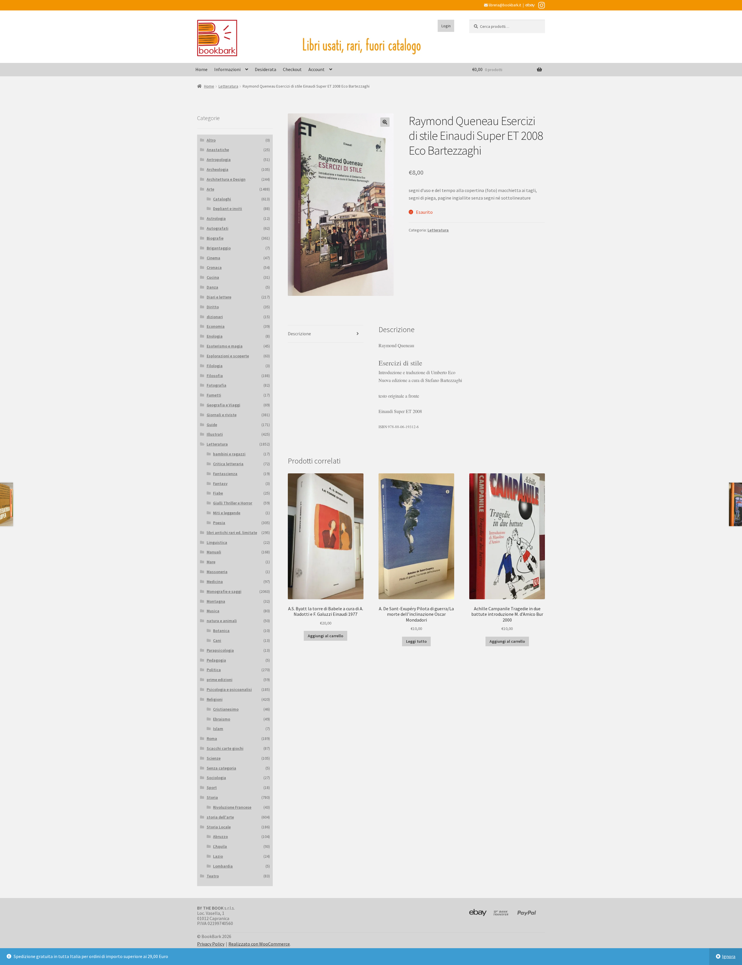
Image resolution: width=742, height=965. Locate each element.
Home (201, 69)
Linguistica (217, 542)
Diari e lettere (219, 297)
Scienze (214, 758)
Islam (218, 728)
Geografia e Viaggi (223, 405)
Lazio (218, 856)
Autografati (217, 228)
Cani (217, 640)
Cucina (213, 277)
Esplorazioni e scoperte (228, 356)
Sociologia (216, 777)
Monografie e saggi (224, 591)
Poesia (219, 522)
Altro (211, 140)
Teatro (213, 876)
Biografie (215, 238)
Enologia (215, 336)
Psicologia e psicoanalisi (229, 689)
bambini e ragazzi (229, 454)
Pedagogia (216, 660)
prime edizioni (219, 679)
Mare (211, 561)
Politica (214, 669)
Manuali (214, 552)
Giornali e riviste (222, 414)
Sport (212, 787)
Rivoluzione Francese (232, 807)
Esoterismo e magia (225, 346)
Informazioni (227, 69)
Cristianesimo (226, 709)
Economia (216, 326)
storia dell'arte (220, 817)
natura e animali (222, 620)
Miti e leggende (226, 512)
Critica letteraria (228, 463)
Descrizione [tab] (299, 333)
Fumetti (214, 395)
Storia (212, 797)
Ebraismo (221, 719)
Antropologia (219, 159)
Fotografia (216, 385)
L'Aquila (220, 846)
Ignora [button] (728, 956)
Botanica (221, 630)
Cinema (213, 257)
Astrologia (216, 218)
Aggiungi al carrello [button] (325, 635)
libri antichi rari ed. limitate (232, 532)
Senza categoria (221, 768)
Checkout (292, 69)
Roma (212, 738)
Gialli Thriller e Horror (232, 503)
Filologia (215, 365)
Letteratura (228, 86)
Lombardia (223, 866)
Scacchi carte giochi (225, 748)
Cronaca (214, 267)
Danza (212, 287)
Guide (212, 424)
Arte (210, 189)
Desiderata (265, 69)
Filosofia (215, 375)
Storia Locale (219, 827)
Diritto (213, 306)
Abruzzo (220, 836)
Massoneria (217, 571)
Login (446, 25)
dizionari (215, 316)
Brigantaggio (219, 248)
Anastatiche (218, 149)
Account (316, 69)
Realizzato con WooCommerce (259, 944)
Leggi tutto (416, 641)
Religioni (215, 699)
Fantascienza (225, 473)
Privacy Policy (210, 944)
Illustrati (215, 434)
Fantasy (220, 483)
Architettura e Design (226, 179)
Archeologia (217, 169)
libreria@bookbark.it (504, 5)
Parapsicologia (220, 650)
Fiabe (218, 493)
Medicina (215, 581)
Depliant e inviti (227, 208)
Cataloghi (222, 199)
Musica (213, 610)
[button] (385, 122)
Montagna (216, 601)
